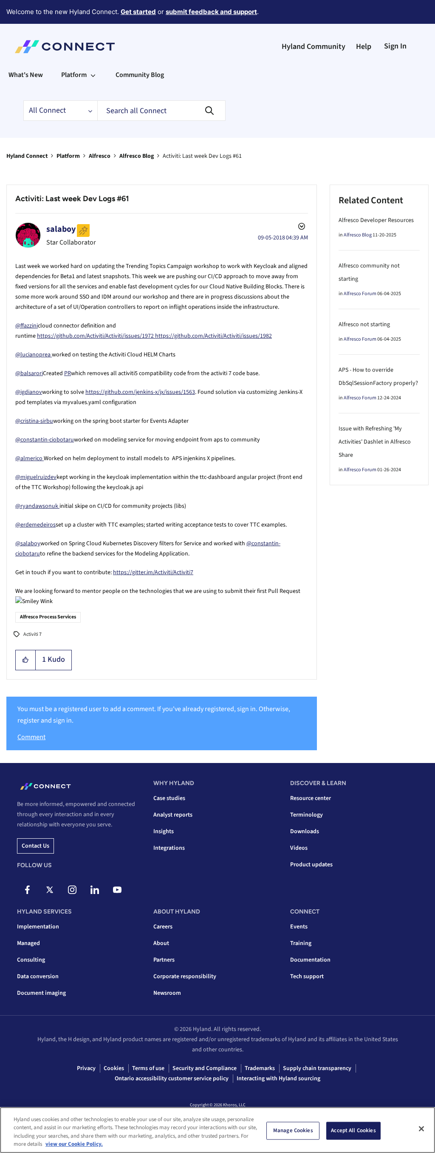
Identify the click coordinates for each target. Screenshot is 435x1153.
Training (300, 943)
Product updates (311, 864)
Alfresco (99, 156)
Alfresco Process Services (48, 617)
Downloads (304, 831)
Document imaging (41, 993)
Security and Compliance (204, 1068)
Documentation (310, 960)
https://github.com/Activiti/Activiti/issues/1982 (213, 336)
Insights (163, 831)
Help (363, 46)
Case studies (169, 798)
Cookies (114, 1068)
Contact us (35, 846)
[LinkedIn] (95, 890)
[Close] (421, 1128)
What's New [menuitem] (25, 75)
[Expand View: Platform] (93, 75)
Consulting (31, 960)
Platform (68, 156)
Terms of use (148, 1068)
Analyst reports (172, 815)
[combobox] (161, 110)
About (161, 943)
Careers (162, 926)
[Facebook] (27, 890)
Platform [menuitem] (74, 75)
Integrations (169, 848)
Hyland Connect (27, 156)
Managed (28, 943)
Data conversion (38, 976)
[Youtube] (117, 890)
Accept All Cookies (353, 1130)
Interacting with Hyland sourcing (278, 1078)
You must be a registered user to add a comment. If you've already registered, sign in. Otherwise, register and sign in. (153, 714)
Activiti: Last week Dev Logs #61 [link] (202, 156)
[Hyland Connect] (64, 47)
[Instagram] (72, 890)
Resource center (310, 798)
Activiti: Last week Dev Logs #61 (72, 198)
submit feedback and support (211, 12)
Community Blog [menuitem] (140, 75)
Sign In (395, 46)
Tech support (307, 976)
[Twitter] (50, 890)
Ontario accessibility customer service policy (172, 1078)
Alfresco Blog (136, 156)
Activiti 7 (32, 634)
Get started (138, 12)
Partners (164, 960)
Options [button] (301, 227)
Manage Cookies (293, 1130)
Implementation (38, 926)
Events (299, 926)
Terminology (306, 815)
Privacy (86, 1068)
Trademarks (260, 1068)
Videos (299, 848)
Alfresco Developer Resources (376, 220)
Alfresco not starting (364, 324)
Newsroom (167, 993)
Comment (31, 737)
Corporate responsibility (184, 976)
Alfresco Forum (360, 293)
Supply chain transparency (317, 1068)
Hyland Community (313, 46)
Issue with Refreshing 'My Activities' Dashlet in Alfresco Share (375, 441)
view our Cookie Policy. (74, 1144)
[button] (26, 660)
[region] (217, 1130)
